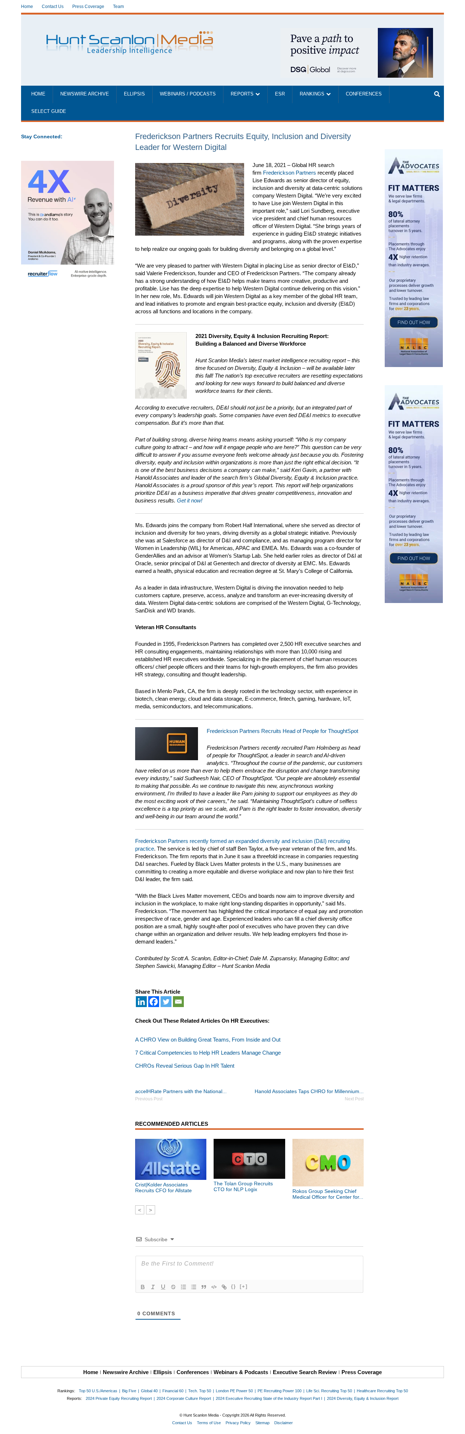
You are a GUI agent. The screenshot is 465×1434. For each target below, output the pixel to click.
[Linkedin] (141, 1001)
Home (27, 6)
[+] (244, 1286)
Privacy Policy (238, 1423)
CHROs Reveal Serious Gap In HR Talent (184, 1066)
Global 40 (149, 1391)
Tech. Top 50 (199, 1391)
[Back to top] (454, 1423)
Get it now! (190, 500)
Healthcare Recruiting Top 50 (382, 1391)
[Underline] (163, 1287)
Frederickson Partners (289, 173)
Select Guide (48, 111)
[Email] (178, 1001)
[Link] (224, 1287)
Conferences (364, 94)
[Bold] (143, 1287)
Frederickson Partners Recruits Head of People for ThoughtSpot (283, 731)
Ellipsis (134, 94)
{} (233, 1286)
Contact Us (53, 6)
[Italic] (153, 1287)
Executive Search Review (305, 1372)
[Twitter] (166, 1001)
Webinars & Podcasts (241, 1372)
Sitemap (262, 1423)
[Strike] (173, 1287)
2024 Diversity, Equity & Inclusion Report (363, 1398)
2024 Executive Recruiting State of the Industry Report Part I (269, 1398)
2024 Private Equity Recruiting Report (119, 1398)
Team (118, 6)
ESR (280, 94)
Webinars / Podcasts (188, 94)
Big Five (129, 1391)
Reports (242, 94)
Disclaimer (283, 1423)
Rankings (312, 94)
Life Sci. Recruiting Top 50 (329, 1391)
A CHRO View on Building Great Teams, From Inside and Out (207, 1039)
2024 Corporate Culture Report (184, 1398)
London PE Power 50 (234, 1391)
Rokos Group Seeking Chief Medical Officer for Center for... (327, 1194)
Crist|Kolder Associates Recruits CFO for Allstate (163, 1187)
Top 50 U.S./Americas (98, 1391)
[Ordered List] (183, 1287)
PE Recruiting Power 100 (280, 1391)
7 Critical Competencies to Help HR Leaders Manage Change (208, 1053)
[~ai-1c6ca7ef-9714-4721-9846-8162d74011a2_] (356, 32)
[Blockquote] (204, 1287)
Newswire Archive (84, 94)
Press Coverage (88, 6)
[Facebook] (153, 1001)
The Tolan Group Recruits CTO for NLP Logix (243, 1186)
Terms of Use (209, 1423)
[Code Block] (214, 1287)
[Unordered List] (194, 1287)
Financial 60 (172, 1391)
